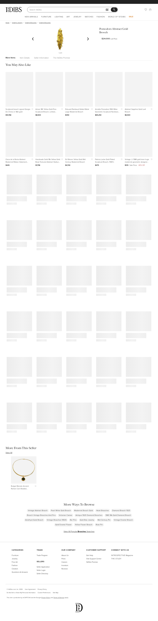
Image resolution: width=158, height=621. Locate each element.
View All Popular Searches (79, 531)
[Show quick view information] (31, 109)
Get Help (89, 555)
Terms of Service (58, 597)
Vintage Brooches (31, 23)
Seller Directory (42, 573)
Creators (15, 568)
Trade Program (42, 555)
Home (7, 23)
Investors (64, 565)
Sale (131, 16)
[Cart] (150, 10)
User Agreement (30, 589)
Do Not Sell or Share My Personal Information (21, 593)
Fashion (101, 16)
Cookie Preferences (44, 593)
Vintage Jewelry (17, 23)
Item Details (25, 57)
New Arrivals (31, 16)
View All (9, 452)
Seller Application (43, 567)
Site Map (55, 593)
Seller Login (41, 570)
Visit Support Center (93, 558)
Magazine (122, 555)
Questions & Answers (20, 572)
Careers (64, 562)
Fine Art (15, 562)
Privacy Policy (42, 589)
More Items (10, 57)
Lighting (59, 16)
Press (63, 558)
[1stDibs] (14, 9)
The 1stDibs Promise (61, 57)
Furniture (46, 16)
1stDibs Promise (92, 562)
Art (68, 16)
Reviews (64, 568)
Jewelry (77, 16)
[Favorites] (146, 10)
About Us (65, 555)
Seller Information (41, 57)
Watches (89, 16)
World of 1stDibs (117, 16)
